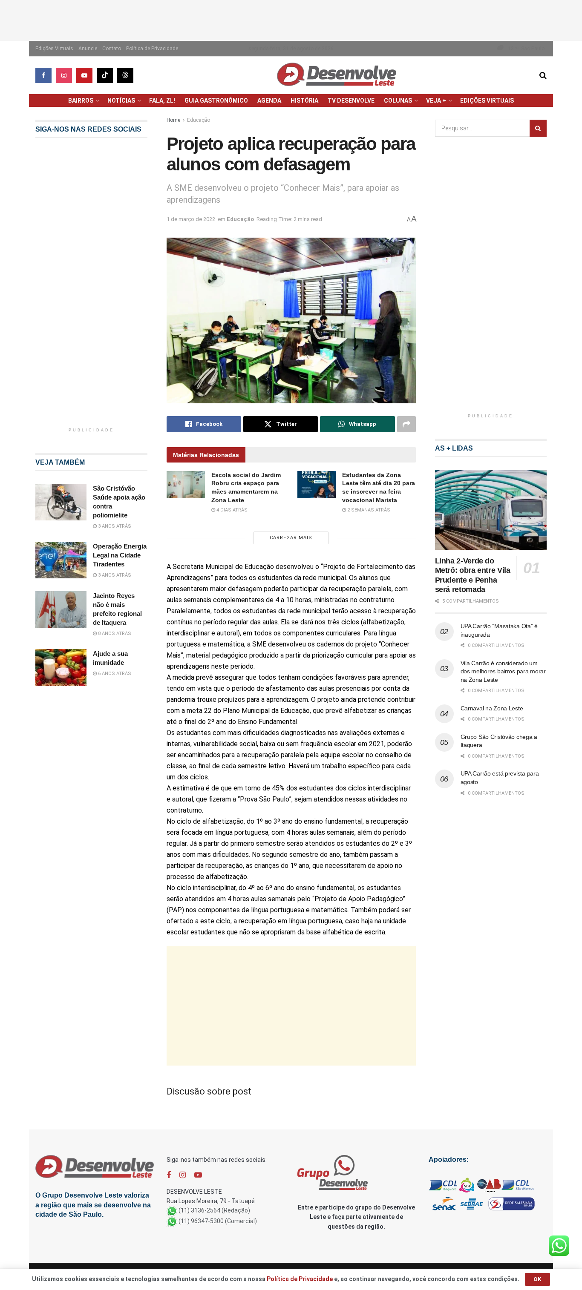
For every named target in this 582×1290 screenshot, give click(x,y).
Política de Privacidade (152, 49)
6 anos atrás (114, 673)
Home (173, 120)
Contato (111, 49)
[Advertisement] (291, 19)
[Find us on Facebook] (43, 75)
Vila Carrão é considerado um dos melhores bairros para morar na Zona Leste (503, 671)
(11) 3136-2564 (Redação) (214, 1210)
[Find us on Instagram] (64, 75)
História (304, 100)
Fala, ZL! (162, 100)
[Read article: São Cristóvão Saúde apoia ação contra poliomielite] (60, 502)
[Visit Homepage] (336, 75)
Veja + (436, 100)
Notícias (121, 100)
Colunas (398, 100)
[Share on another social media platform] (406, 424)
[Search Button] (543, 75)
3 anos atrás (114, 526)
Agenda (269, 100)
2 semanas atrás (368, 510)
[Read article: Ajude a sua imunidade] (60, 667)
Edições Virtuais (54, 49)
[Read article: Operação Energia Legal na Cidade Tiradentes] (60, 560)
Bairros (80, 100)
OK (537, 1279)
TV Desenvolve (351, 100)
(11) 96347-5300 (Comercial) (218, 1221)
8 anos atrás (114, 633)
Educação (198, 120)
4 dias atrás (231, 510)
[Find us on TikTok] (105, 75)
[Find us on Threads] (125, 75)
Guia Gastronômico (216, 100)
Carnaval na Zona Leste (492, 708)
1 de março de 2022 (191, 219)
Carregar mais (291, 537)
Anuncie (87, 49)
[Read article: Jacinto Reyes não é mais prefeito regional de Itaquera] (60, 609)
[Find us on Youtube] (84, 75)
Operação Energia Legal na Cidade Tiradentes (120, 555)
